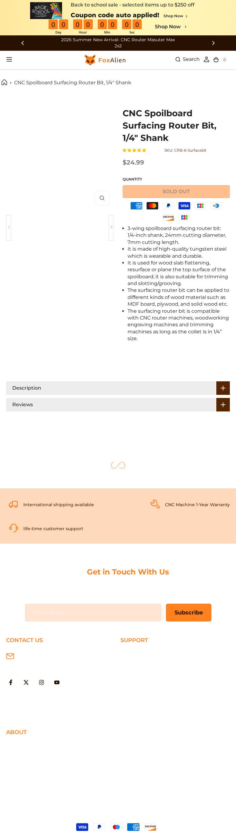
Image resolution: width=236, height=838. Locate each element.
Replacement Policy (145, 684)
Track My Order (138, 694)
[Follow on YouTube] (56, 682)
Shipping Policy (139, 654)
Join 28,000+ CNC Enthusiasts (157, 703)
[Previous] (8, 228)
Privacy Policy (22, 756)
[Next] (110, 228)
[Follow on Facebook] (10, 682)
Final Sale (17, 795)
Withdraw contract (143, 714)
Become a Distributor (32, 775)
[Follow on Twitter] (26, 682)
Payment (131, 664)
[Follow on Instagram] (41, 682)
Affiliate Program (26, 785)
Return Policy (137, 674)
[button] (135, 150)
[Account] (206, 59)
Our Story (18, 746)
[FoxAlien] (118, 42)
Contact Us (19, 765)
